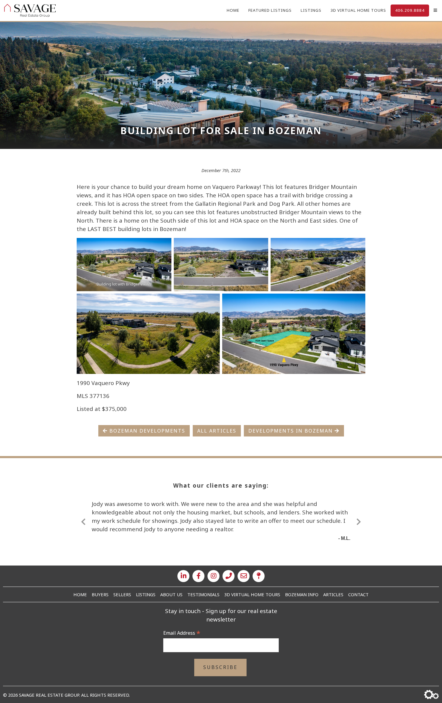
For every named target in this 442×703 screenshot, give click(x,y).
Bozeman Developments (146, 430)
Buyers (100, 594)
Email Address (181, 632)
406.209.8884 (410, 10)
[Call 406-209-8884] (229, 576)
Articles (333, 594)
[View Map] (259, 576)
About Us (171, 594)
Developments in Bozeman (291, 430)
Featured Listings (270, 10)
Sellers (122, 594)
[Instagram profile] (213, 576)
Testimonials (203, 594)
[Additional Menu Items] (435, 11)
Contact (358, 594)
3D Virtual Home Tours (358, 10)
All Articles (216, 430)
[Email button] (244, 576)
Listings (311, 10)
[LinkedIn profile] (183, 576)
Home (233, 10)
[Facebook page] (198, 576)
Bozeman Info (301, 594)
